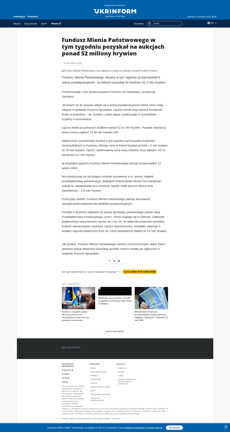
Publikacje (67, 370)
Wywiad (66, 374)
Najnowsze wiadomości (68, 365)
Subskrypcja (19, 16)
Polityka (94, 376)
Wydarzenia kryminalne (101, 394)
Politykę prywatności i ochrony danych (143, 427)
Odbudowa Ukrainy (99, 372)
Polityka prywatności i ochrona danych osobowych (127, 381)
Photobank (33, 16)
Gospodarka (30, 23)
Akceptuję (174, 427)
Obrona (94, 383)
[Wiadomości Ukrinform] (115, 11)
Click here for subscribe (140, 272)
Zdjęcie (66, 378)
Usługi (120, 376)
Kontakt (121, 372)
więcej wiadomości (115, 331)
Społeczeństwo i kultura (101, 387)
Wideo (65, 382)
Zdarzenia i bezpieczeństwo (97, 399)
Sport (44, 23)
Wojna (17, 23)
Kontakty (138, 23)
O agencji (122, 368)
